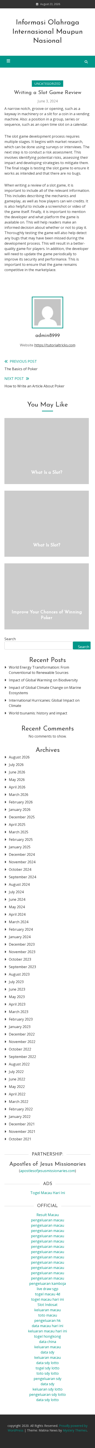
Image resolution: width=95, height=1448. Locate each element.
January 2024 (19, 936)
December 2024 (22, 854)
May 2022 (17, 1086)
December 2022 (22, 1034)
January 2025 (19, 847)
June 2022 (17, 1079)
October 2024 (20, 869)
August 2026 (19, 757)
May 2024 (17, 906)
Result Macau (47, 1214)
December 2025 (22, 817)
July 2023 (16, 981)
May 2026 (17, 779)
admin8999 (47, 335)
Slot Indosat (47, 1304)
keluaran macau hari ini (47, 1331)
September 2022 (22, 1056)
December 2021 (22, 1124)
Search (10, 638)
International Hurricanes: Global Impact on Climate (44, 703)
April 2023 (17, 1004)
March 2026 (18, 794)
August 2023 (19, 974)
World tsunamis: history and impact (38, 713)
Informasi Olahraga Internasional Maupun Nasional (47, 31)
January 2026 (19, 809)
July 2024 (16, 892)
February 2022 (21, 1109)
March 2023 (18, 1011)
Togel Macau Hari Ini (47, 1192)
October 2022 (20, 1049)
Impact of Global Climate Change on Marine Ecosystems (45, 690)
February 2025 (21, 839)
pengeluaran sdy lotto (47, 1394)
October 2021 (20, 1139)
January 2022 (19, 1116)
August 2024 (19, 884)
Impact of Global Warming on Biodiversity (43, 680)
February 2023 (21, 1019)
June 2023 (17, 989)
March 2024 (18, 921)
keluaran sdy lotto (47, 1389)
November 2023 (22, 951)
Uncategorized (47, 83)
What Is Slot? (46, 545)
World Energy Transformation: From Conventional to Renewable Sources (39, 670)
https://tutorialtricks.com (54, 345)
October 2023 (20, 959)
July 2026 (16, 764)
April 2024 (17, 914)
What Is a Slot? (46, 472)
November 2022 (22, 1041)
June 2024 (17, 899)
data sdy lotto (47, 1399)
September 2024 (22, 877)
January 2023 (19, 1026)
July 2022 (16, 1071)
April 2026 (17, 787)
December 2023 (22, 944)
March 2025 (18, 832)
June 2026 (17, 772)
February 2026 (21, 802)
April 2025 (17, 824)
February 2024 (21, 929)
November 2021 (22, 1131)
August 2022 (19, 1064)
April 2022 (17, 1094)
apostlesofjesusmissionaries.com (47, 1170)
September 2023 (22, 966)
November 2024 (22, 862)
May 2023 (17, 996)
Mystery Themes (75, 1430)
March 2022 (18, 1101)
